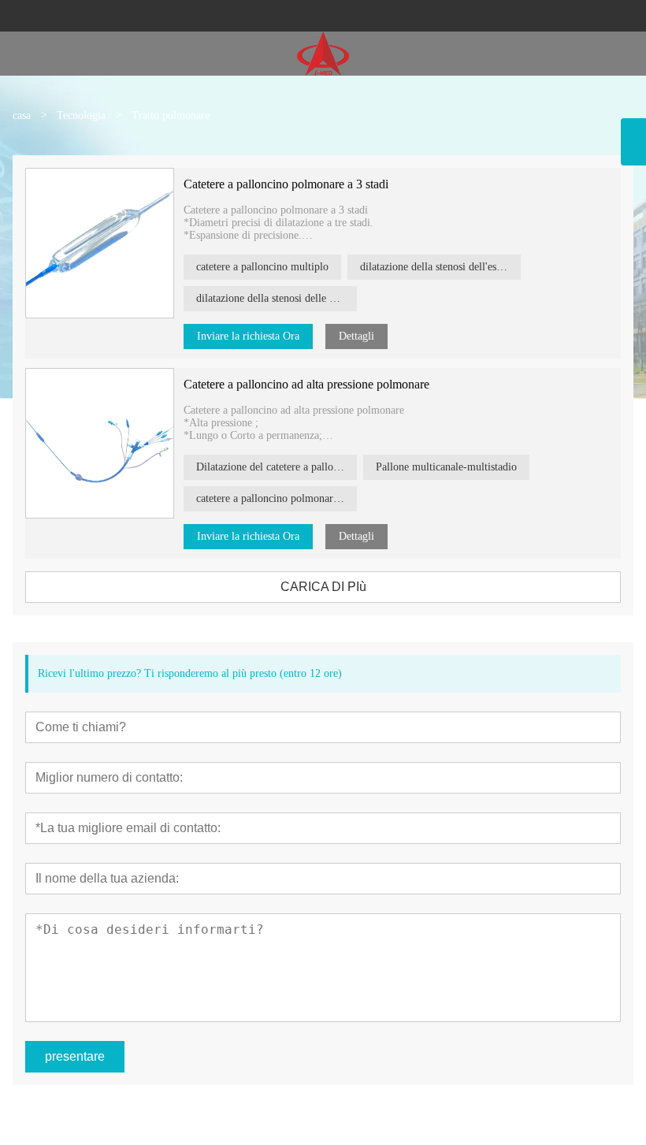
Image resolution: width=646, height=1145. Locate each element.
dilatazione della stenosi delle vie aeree (276, 298)
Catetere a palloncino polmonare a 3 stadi (286, 184)
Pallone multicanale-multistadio (446, 467)
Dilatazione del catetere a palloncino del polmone (276, 467)
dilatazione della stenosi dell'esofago (440, 267)
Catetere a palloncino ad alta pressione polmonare (306, 384)
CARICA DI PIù (323, 586)
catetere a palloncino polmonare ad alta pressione (276, 498)
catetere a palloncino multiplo (262, 267)
